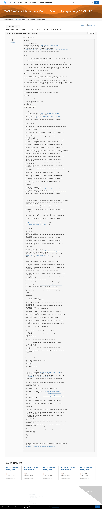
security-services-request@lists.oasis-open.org (40, 446)
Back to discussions (13, 26)
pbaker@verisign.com (30, 106)
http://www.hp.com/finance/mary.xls (53, 396)
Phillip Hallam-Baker (86, 473)
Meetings (31, 19)
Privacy (77, 496)
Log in (96, 2)
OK (98, 506)
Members (40, 19)
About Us (77, 494)
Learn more (55, 507)
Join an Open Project (57, 497)
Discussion (20, 19)
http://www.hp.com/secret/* (33, 222)
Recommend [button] (91, 33)
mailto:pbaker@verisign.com (49, 45)
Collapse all (91, 25)
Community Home (8, 19)
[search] (74, 2)
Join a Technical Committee (59, 499)
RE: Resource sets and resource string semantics (12, 469)
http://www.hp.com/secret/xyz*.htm (35, 224)
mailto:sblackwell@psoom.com (50, 113)
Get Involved (55, 494)
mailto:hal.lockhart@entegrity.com (50, 372)
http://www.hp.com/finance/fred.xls (51, 285)
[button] (33, 2)
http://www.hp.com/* (52, 287)
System (12, 43)
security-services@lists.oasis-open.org (55, 49)
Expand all (84, 25)
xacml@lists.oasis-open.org (32, 49)
